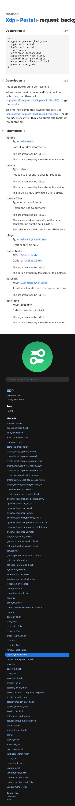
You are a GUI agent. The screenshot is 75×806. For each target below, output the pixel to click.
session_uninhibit (15, 711)
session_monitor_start (17, 697)
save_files (11, 673)
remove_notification (17, 650)
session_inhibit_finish (17, 687)
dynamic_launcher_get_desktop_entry (25, 498)
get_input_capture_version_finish (22, 541)
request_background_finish (20, 659)
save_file (11, 664)
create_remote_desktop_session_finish (26, 480)
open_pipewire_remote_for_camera (24, 607)
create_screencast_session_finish (23, 494)
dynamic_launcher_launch (20, 513)
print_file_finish (14, 645)
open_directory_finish (17, 593)
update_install (13, 768)
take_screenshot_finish (18, 753)
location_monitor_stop (17, 583)
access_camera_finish (17, 428)
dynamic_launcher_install (19, 508)
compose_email (14, 442)
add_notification (15, 432)
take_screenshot (15, 749)
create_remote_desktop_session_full (24, 484)
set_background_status (18, 716)
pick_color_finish (15, 626)
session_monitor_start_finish (20, 702)
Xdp (10, 391)
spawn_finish (13, 739)
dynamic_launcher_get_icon (20, 503)
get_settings (12, 550)
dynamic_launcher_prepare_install (24, 517)
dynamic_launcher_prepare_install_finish (27, 522)
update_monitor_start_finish (20, 782)
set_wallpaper (13, 725)
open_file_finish (14, 602)
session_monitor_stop (17, 706)
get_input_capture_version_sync (22, 546)
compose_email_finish (17, 447)
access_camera (14, 423)
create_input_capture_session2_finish (25, 461)
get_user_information (17, 560)
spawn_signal (13, 744)
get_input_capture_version (19, 536)
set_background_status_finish (21, 720)
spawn (10, 735)
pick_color (12, 621)
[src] (66, 31)
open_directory (14, 588)
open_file (11, 598)
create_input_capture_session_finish (24, 470)
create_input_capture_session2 (22, 456)
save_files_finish (14, 678)
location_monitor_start (18, 574)
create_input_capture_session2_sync (25, 465)
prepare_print (13, 631)
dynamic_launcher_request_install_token (27, 527)
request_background (17, 654)
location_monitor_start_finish (21, 579)
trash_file (11, 758)
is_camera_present (16, 569)
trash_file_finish (14, 763)
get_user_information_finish (20, 565)
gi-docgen (12, 796)
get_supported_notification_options (24, 555)
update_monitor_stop (17, 787)
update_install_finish (17, 772)
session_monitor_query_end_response (25, 692)
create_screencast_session (20, 489)
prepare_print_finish (16, 635)
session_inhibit (14, 683)
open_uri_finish (14, 617)
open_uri (11, 612)
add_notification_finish (18, 437)
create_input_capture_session (21, 451)
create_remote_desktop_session (23, 475)
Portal (10, 411)
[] (3, 30)
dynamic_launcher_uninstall (20, 532)
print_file (11, 640)
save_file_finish (14, 668)
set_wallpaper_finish (17, 730)
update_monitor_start (17, 777)
